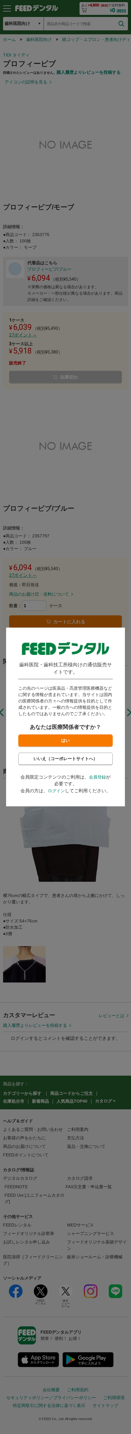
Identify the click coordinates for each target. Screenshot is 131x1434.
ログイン (56, 790)
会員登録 (97, 777)
